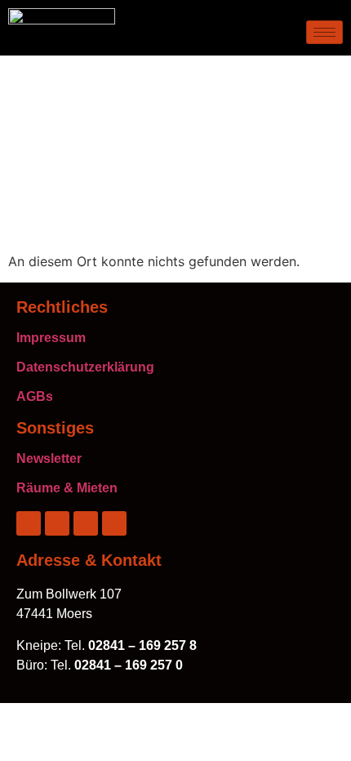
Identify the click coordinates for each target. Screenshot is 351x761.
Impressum (51, 338)
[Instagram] (57, 523)
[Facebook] (28, 523)
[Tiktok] (85, 523)
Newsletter (49, 458)
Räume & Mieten (67, 488)
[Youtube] (114, 523)
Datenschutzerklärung (85, 367)
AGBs (34, 396)
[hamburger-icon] (324, 32)
